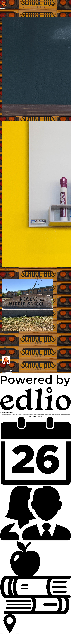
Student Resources (6, 333)
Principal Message (6, 10)
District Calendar (6, 275)
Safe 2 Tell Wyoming (6, 351)
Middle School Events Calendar (8, 120)
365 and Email (5, 335)
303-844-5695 (62, 415)
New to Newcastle (6, 332)
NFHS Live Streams (6, 353)
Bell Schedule (5, 13)
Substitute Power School (7, 271)
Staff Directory (5, 14)
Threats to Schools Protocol (7, 349)
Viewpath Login (6, 277)
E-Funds (5, 338)
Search (1, 372)
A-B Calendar (5, 118)
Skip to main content (3, 0)
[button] (3, 117)
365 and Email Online (6, 269)
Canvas (5, 336)
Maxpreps (5, 355)
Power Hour (5, 16)
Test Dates (5, 119)
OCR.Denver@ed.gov (39, 416)
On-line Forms (5, 273)
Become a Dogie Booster (7, 354)
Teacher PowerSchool (6, 270)
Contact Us (5, 15)
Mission (5, 11)
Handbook (5, 12)
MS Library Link (6, 340)
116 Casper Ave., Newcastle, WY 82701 (5, 374)
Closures (5, 334)
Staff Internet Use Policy (7, 272)
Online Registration (4, 367)
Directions (17, 633)
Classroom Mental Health (7, 274)
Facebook (1, 369)
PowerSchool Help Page (7, 337)
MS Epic (5, 276)
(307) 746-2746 (15, 374)
